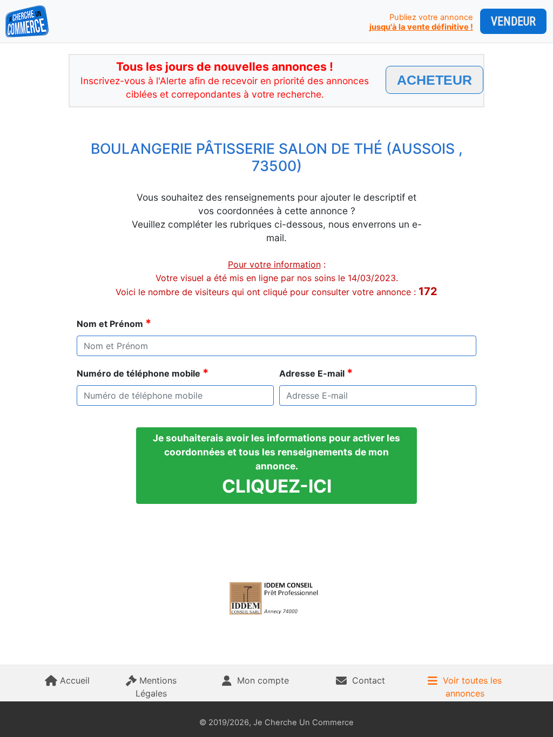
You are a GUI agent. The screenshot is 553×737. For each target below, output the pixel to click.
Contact (368, 680)
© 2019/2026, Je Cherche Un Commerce (276, 722)
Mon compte (263, 680)
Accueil (75, 680)
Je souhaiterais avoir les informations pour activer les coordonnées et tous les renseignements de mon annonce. (276, 464)
